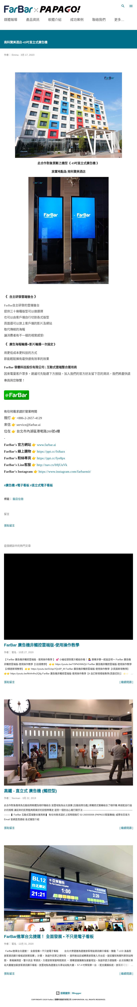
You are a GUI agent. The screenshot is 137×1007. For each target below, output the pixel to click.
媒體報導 (10, 20)
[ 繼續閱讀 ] (126, 682)
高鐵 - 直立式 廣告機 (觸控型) (30, 791)
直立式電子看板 (42, 485)
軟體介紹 (54, 20)
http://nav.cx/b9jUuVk (52, 465)
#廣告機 (9, 485)
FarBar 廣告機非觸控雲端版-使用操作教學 (41, 645)
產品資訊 (32, 20)
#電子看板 (22, 485)
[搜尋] (123, 6)
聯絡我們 (99, 20)
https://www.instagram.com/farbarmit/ (65, 471)
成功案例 (77, 20)
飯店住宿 (18, 499)
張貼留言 (9, 525)
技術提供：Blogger (70, 993)
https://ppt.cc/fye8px (51, 458)
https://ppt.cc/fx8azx (51, 451)
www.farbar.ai (46, 445)
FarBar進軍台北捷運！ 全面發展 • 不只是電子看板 (49, 936)
